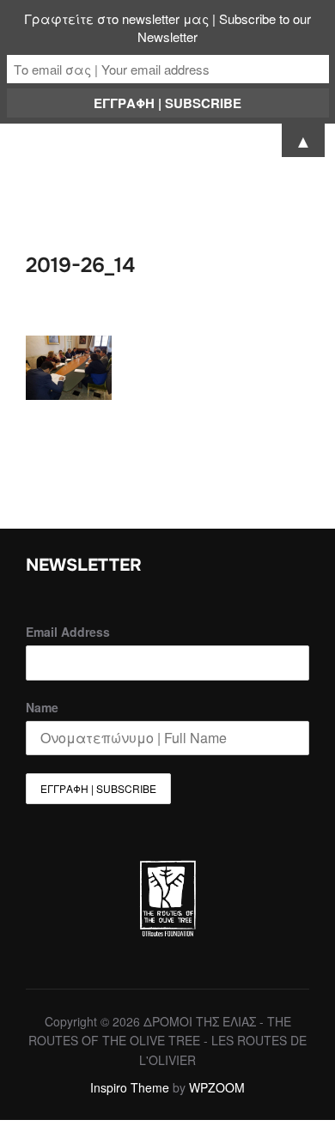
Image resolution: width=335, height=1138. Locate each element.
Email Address (68, 631)
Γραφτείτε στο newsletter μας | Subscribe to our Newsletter (167, 27)
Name (42, 707)
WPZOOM (217, 1087)
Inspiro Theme (129, 1087)
